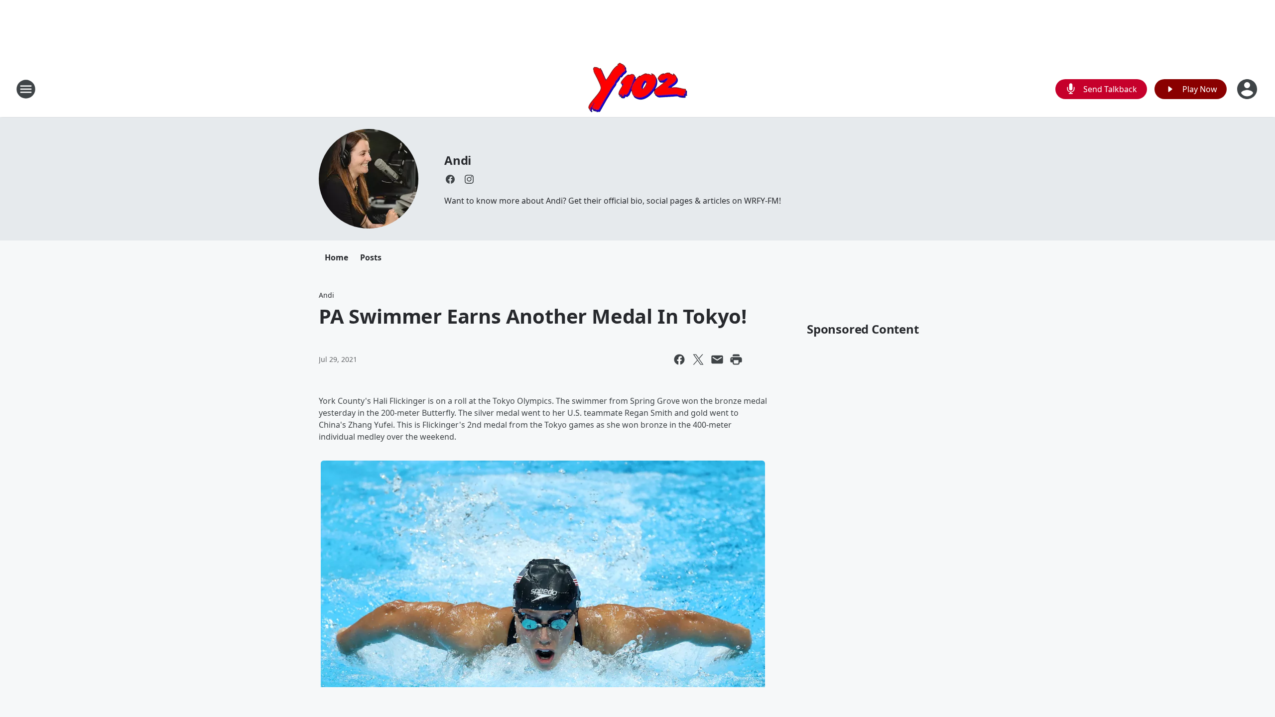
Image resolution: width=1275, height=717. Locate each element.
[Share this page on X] (698, 359)
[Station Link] (637, 89)
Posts (371, 257)
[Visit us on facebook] (450, 179)
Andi (457, 160)
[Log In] (1248, 89)
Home (336, 257)
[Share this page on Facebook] (679, 359)
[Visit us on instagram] (469, 179)
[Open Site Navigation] (26, 89)
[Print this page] (736, 359)
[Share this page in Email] (717, 359)
